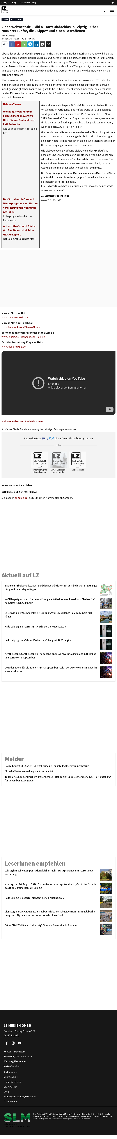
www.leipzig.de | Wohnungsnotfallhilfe (23, 337)
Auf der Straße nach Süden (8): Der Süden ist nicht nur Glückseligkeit (19, 230)
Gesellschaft (16, 20)
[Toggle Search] (103, 10)
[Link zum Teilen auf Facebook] (12, 44)
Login (112, 3)
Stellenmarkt (24, 3)
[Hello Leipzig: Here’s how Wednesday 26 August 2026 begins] (105, 644)
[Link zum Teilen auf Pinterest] (18, 44)
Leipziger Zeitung (9, 3)
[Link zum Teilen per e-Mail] (48, 44)
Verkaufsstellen (12, 1066)
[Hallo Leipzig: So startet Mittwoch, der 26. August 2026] (105, 631)
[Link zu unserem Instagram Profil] (13, 1043)
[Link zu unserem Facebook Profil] (7, 1043)
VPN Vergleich (11, 1077)
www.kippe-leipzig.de (14, 346)
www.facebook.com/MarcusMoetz (21, 327)
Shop (34, 3)
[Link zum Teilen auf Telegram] (30, 44)
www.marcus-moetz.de (15, 317)
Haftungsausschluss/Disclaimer (20, 1096)
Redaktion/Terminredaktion (18, 1056)
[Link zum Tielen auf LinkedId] (36, 44)
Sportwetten (10, 1086)
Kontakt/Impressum (14, 1051)
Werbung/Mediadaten (15, 1061)
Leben (5, 20)
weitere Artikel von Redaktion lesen (23, 421)
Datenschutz (10, 1101)
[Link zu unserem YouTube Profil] (20, 1043)
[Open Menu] (112, 10)
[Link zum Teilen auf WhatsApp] (24, 44)
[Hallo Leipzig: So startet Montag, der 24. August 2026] (105, 902)
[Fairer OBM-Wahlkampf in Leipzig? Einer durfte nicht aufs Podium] (105, 929)
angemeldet (21, 498)
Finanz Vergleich (12, 1082)
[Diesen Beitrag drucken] (42, 44)
